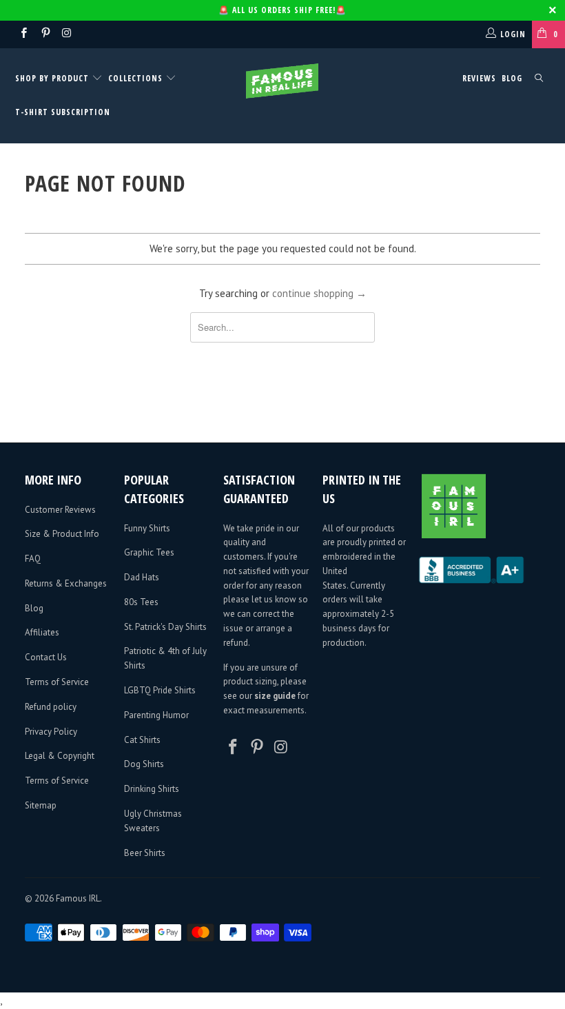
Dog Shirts (144, 764)
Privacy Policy (51, 731)
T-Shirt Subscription (62, 112)
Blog (512, 78)
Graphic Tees (149, 552)
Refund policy (50, 707)
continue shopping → (319, 293)
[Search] (538, 79)
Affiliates (42, 632)
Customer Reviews (60, 510)
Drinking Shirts (151, 789)
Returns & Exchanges (66, 583)
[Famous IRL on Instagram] (66, 34)
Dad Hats (141, 577)
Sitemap (40, 805)
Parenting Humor (156, 715)
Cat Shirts (142, 740)
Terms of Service (57, 682)
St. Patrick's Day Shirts (165, 627)
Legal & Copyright (59, 756)
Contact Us (46, 657)
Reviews (479, 78)
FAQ (33, 558)
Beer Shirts (144, 853)
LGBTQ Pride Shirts (160, 690)
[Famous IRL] (282, 81)
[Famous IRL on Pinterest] (44, 34)
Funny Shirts (147, 528)
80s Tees (141, 602)
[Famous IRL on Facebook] (23, 34)
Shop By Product (53, 78)
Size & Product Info (62, 534)
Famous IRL (78, 898)
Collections (135, 78)
